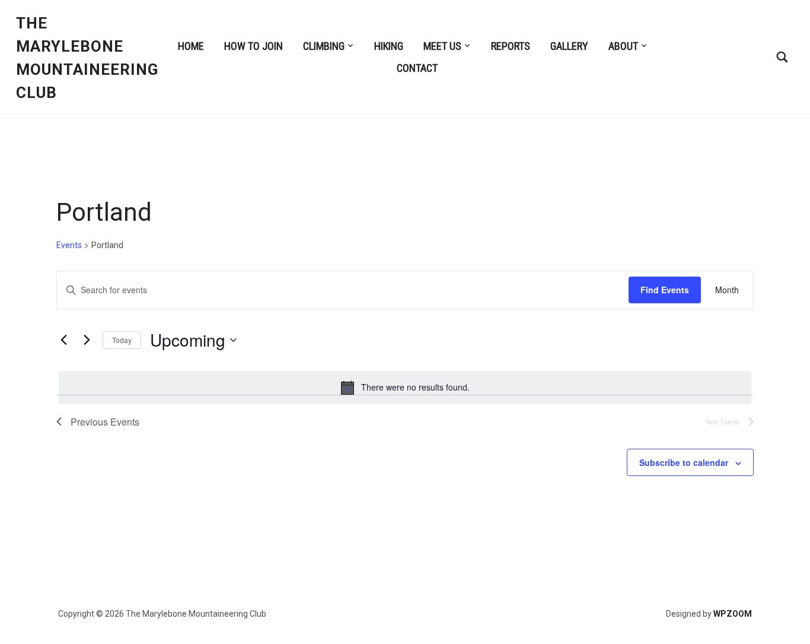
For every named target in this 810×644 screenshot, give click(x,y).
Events (69, 245)
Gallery (569, 46)
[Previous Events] (63, 340)
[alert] (405, 387)
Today (122, 340)
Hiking (388, 46)
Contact (417, 68)
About (623, 46)
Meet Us (442, 46)
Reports (510, 46)
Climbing (324, 46)
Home (191, 46)
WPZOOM (732, 613)
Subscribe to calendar (683, 462)
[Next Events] (86, 340)
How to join (253, 46)
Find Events (664, 290)
